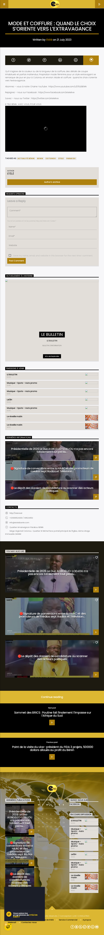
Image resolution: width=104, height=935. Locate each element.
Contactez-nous (29, 922)
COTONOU (51, 158)
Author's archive (52, 182)
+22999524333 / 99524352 (21, 518)
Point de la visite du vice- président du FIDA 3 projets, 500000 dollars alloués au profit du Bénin (52, 748)
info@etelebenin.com (19, 522)
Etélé (49, 40)
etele (61, 158)
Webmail (12, 922)
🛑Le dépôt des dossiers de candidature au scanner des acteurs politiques (52, 489)
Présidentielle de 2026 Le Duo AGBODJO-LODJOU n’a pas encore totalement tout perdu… (52, 450)
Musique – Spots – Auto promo (22, 382)
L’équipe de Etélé (46, 920)
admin (9, 588)
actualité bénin (26, 158)
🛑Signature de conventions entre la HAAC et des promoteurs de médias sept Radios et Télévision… (52, 470)
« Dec (39, 837)
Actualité (52, 17)
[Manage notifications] (6, 925)
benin (40, 158)
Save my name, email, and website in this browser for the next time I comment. (53, 255)
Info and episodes (52, 356)
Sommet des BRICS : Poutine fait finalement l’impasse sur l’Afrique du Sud (52, 714)
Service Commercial (68, 920)
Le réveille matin (14, 416)
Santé (9, 443)
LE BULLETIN (12, 374)
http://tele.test (16, 513)
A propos (87, 920)
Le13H (9, 399)
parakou (70, 158)
